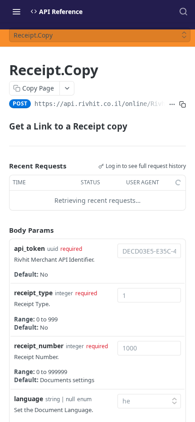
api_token (29, 248)
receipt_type (33, 292)
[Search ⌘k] (183, 11)
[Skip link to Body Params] (2, 230)
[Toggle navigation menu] (16, 11)
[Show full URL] (172, 104)
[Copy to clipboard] (182, 104)
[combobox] (149, 251)
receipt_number (38, 345)
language (28, 398)
